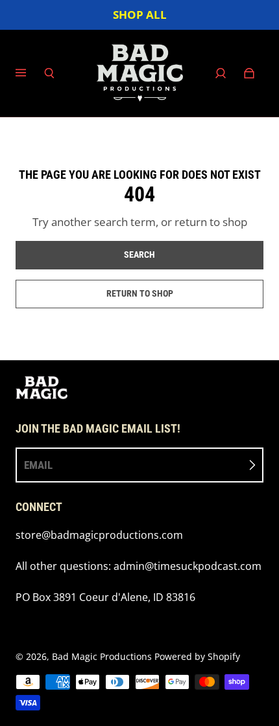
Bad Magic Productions (102, 656)
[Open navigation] (30, 73)
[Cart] (249, 73)
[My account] (220, 73)
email (38, 465)
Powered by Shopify (197, 656)
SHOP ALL (140, 14)
